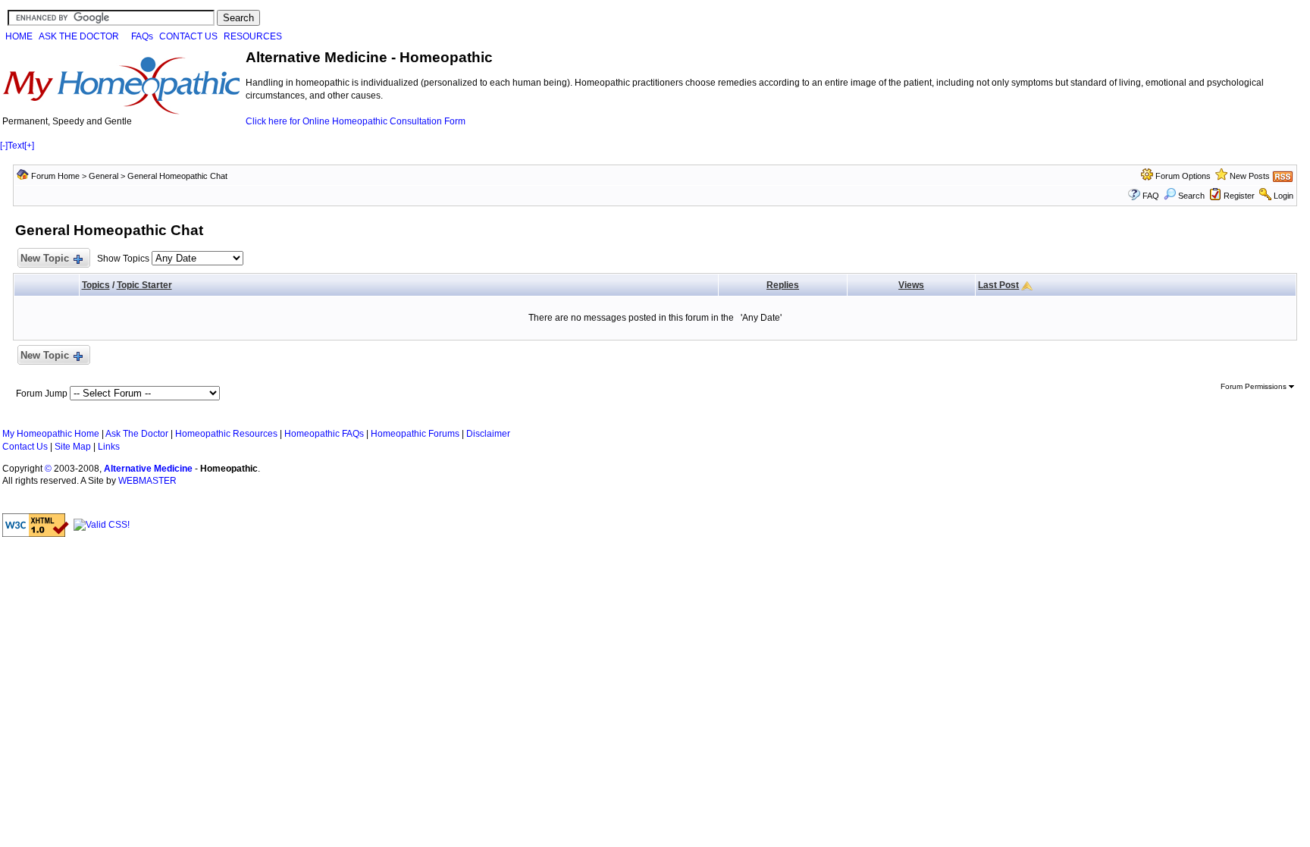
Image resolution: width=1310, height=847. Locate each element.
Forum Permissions (1255, 386)
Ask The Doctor (136, 433)
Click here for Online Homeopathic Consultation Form (355, 121)
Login (1283, 195)
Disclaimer (488, 433)
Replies (782, 285)
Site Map (73, 446)
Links (109, 446)
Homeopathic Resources (226, 433)
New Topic (44, 258)
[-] (4, 145)
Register (1239, 195)
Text (16, 145)
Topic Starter (144, 285)
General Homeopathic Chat (177, 175)
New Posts (1250, 175)
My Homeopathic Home (50, 433)
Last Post (998, 285)
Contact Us (25, 446)
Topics (96, 285)
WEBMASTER (147, 480)
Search (1191, 195)
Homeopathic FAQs (324, 433)
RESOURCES (253, 36)
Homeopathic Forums (415, 433)
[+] (29, 145)
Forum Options (1183, 175)
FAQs (142, 36)
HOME (19, 36)
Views (911, 285)
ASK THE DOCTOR (79, 36)
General (103, 175)
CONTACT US (188, 36)
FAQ (1150, 195)
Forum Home (55, 175)
